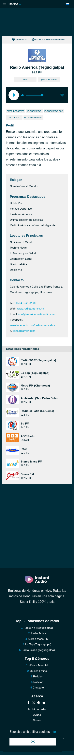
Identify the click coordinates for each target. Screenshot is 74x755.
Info (53, 731)
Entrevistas (34, 111)
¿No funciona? (49, 80)
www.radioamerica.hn (30, 308)
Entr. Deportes (15, 111)
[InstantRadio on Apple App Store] (43, 703)
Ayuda (37, 714)
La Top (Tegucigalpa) (38, 644)
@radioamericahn (24, 330)
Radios (15, 4)
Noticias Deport (33, 118)
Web (25, 80)
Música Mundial (38, 665)
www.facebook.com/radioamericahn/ (32, 325)
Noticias (14, 118)
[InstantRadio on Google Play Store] (38, 703)
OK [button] (33, 741)
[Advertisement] (37, 22)
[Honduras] (69, 4)
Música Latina (38, 670)
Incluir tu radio (37, 709)
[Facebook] (28, 703)
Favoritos (21, 40)
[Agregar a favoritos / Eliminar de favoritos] (62, 95)
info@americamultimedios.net (36, 314)
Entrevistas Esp (53, 111)
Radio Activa (38, 633)
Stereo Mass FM (38, 638)
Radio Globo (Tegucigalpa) (38, 649)
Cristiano (38, 687)
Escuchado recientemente (50, 40)
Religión (38, 676)
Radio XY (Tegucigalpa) (38, 627)
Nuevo (37, 720)
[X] (33, 703)
